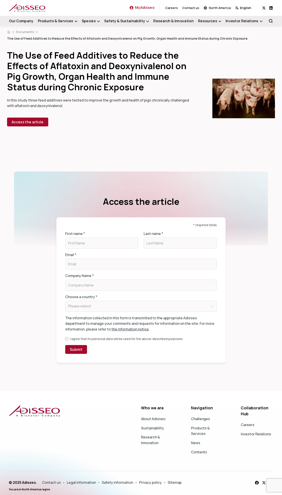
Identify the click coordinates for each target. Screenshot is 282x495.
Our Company (21, 20)
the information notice (130, 329)
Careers (171, 8)
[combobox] (248, 8)
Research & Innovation (173, 20)
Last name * (153, 233)
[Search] (271, 21)
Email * (70, 254)
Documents (25, 32)
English (245, 8)
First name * (75, 233)
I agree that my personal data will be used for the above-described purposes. (126, 339)
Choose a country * (81, 296)
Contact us (190, 8)
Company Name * (79, 275)
